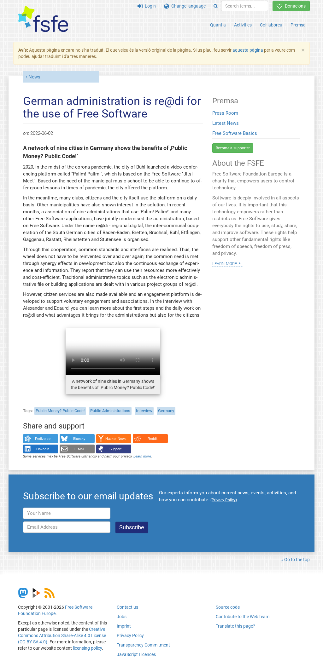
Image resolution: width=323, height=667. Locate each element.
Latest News (225, 123)
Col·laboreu (271, 24)
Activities (243, 24)
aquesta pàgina (247, 50)
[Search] (215, 6)
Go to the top (297, 559)
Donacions (294, 6)
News (34, 77)
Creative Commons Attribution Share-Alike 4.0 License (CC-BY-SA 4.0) (62, 635)
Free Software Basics (234, 133)
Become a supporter (233, 148)
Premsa (298, 24)
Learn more (142, 456)
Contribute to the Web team (242, 616)
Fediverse (42, 438)
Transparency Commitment (143, 644)
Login (149, 6)
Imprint (124, 626)
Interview (144, 410)
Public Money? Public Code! (60, 410)
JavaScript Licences (136, 654)
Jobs (121, 616)
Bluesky (79, 438)
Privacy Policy (130, 635)
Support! (115, 449)
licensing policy (87, 648)
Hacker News (115, 438)
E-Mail (79, 449)
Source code (228, 607)
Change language (187, 6)
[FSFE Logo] (43, 19)
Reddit (152, 438)
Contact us (127, 607)
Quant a (218, 24)
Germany (166, 410)
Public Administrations (110, 410)
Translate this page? (235, 626)
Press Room (225, 113)
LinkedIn (42, 449)
